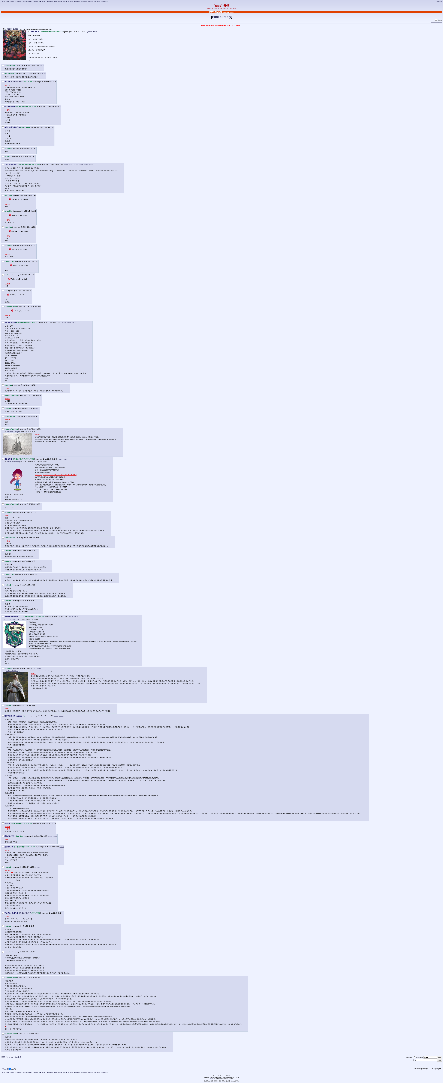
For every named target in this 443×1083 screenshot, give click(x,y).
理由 (414, 1060)
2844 (61, 913)
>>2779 (43, 73)
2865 (38, 1034)
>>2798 (86, 164)
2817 (37, 538)
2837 (45, 836)
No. (82, 32)
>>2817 (65, 459)
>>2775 (7, 85)
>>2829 (76, 616)
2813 (55, 459)
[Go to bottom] (230, 12)
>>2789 (7, 204)
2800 (38, 307)
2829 (33, 705)
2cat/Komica (78, 1)
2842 (57, 847)
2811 (39, 429)
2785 (33, 156)
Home (43, 1)
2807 (37, 416)
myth (7, 1)
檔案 (417, 1057)
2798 (33, 275)
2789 (61, 164)
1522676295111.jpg (12, 671)
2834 (54, 823)
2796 (36, 261)
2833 (51, 716)
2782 (52, 127)
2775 (37, 65)
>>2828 (71, 616)
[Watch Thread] (92, 32)
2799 (29, 290)
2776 (38, 73)
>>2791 (66, 164)
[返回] (224, 12)
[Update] (5, 1069)
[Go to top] (9, 1057)
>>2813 (7, 515)
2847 (32, 952)
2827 (66, 616)
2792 (34, 211)
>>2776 (7, 110)
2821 (33, 585)
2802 (34, 385)
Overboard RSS (60, 1)
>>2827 (33, 674)
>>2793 (76, 164)
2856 (38, 978)
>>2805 (69, 322)
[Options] (439, 1)
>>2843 (55, 836)
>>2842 (50, 836)
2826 (32, 601)
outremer (35, 1)
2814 (39, 504)
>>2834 (39, 668)
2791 (34, 195)
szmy (12, 1)
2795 (34, 245)
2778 (54, 82)
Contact (70, 1)
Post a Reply (221, 17)
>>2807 (37, 408)
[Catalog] (18, 1057)
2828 (34, 668)
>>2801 (7, 388)
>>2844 (37, 867)
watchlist (104, 1)
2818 (33, 550)
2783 (34, 148)
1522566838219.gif (12, 432)
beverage (18, 1)
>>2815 (60, 459)
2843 (32, 867)
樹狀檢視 (439, 20)
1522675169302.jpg (12, 619)
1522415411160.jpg (13, 29)
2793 (34, 227)
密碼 (421, 1057)
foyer (3, 1)
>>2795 (81, 164)
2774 (84, 32)
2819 (33, 561)
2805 (39, 395)
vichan (211, 1078)
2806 (32, 408)
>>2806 (7, 420)
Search (50, 1)
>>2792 (71, 164)
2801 (59, 322)
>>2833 (7, 829)
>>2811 (74, 322)
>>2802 (63, 322)
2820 (36, 574)
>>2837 (61, 716)
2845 (32, 926)
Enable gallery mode (436, 22)
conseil (24, 1)
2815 (34, 512)
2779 (58, 106)
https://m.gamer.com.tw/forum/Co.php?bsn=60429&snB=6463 (55, 475)
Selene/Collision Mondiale (91, 1)
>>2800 (91, 164)
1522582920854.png (13, 462)
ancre (30, 1)
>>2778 (42, 65)
